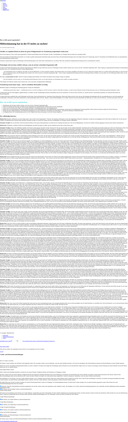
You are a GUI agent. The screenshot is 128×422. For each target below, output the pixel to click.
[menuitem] (65, 3)
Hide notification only (12, 421)
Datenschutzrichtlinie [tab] (5, 416)
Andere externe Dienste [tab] (5, 390)
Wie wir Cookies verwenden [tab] (6, 360)
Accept (1, 351)
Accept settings (3, 421)
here (13, 47)
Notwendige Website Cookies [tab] (7, 369)
